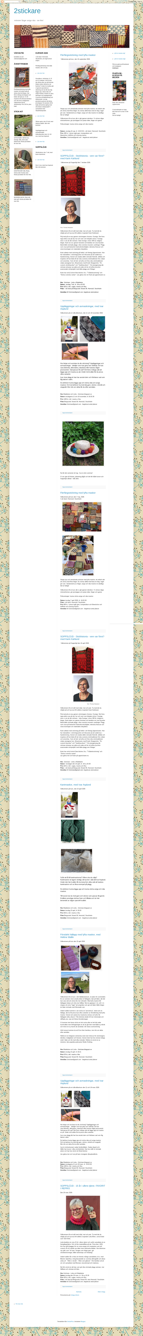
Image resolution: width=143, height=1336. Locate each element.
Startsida (78, 1292)
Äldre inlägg (101, 1292)
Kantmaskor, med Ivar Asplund (75, 784)
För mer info (19, 1304)
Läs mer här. (41, 73)
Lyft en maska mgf (119, 53)
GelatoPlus (70, 1321)
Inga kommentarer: (67, 150)
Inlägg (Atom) (75, 1295)
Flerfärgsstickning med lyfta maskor (78, 55)
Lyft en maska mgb (119, 59)
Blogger (83, 1321)
